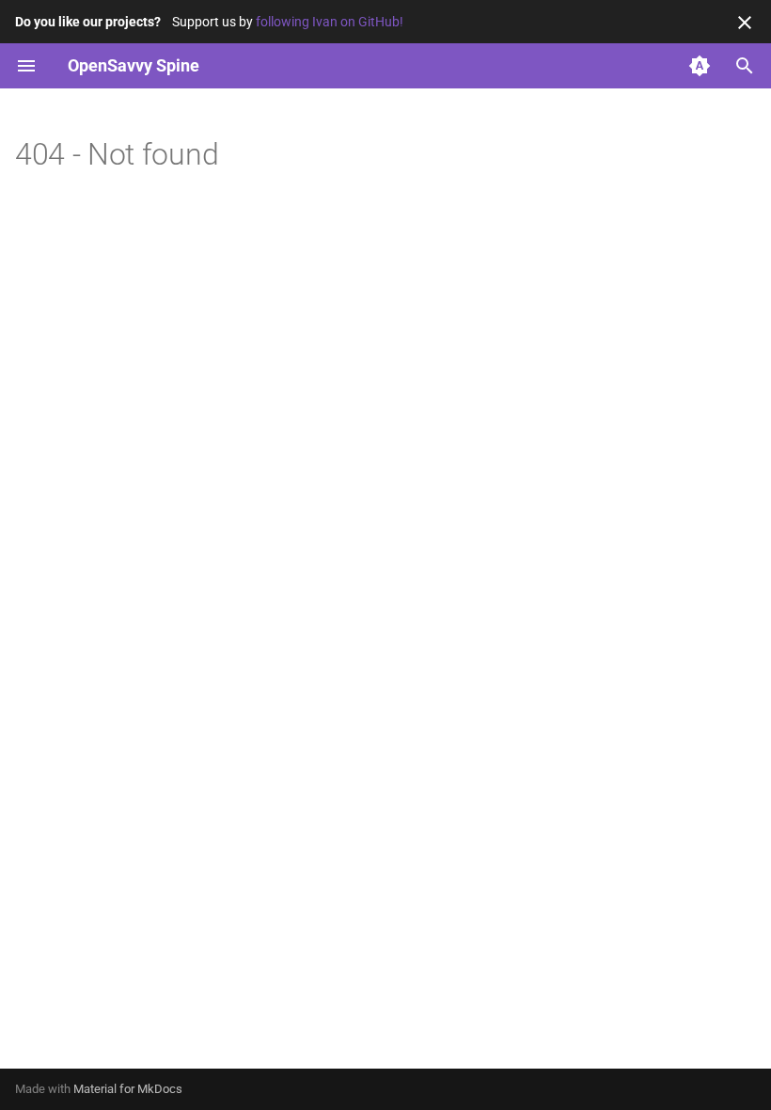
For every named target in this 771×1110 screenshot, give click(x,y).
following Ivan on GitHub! (329, 21)
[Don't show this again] (744, 22)
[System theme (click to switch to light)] (699, 66)
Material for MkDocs (127, 1089)
